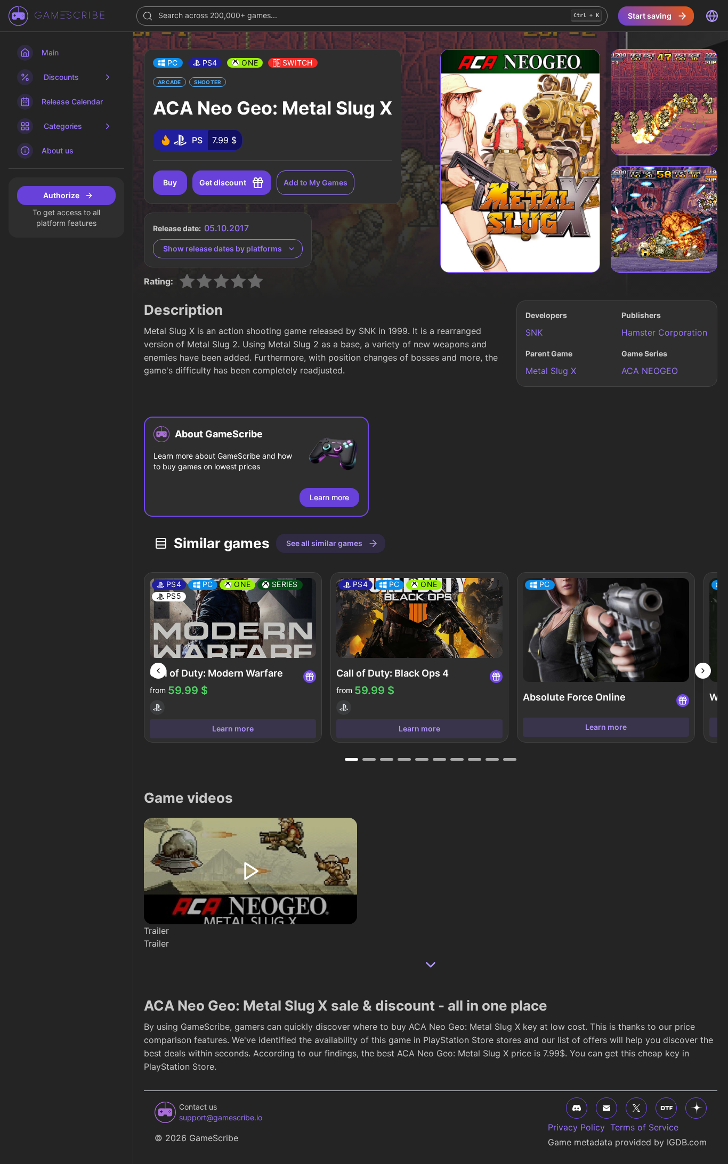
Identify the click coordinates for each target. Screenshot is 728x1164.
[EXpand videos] (431, 965)
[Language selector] (712, 16)
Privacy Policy (576, 1127)
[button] (168, 63)
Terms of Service (644, 1127)
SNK (534, 332)
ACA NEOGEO (649, 370)
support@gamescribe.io (220, 1117)
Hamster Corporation (664, 332)
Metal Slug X (550, 370)
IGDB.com (687, 1142)
